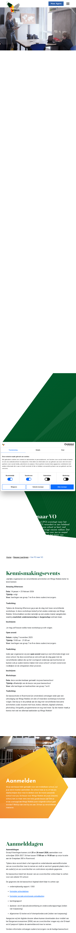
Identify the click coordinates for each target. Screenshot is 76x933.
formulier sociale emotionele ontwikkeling (27, 896)
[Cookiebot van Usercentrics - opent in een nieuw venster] (66, 444)
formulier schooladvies (19, 891)
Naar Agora (56, 4)
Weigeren (14, 487)
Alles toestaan (62, 487)
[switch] (28, 479)
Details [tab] (38, 450)
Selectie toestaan (38, 487)
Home (8, 557)
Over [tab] (62, 450)
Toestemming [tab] (13, 450)
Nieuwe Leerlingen (20, 557)
